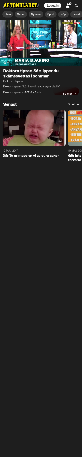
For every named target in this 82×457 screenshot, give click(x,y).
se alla (73, 104)
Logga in (53, 5)
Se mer (67, 93)
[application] (41, 43)
